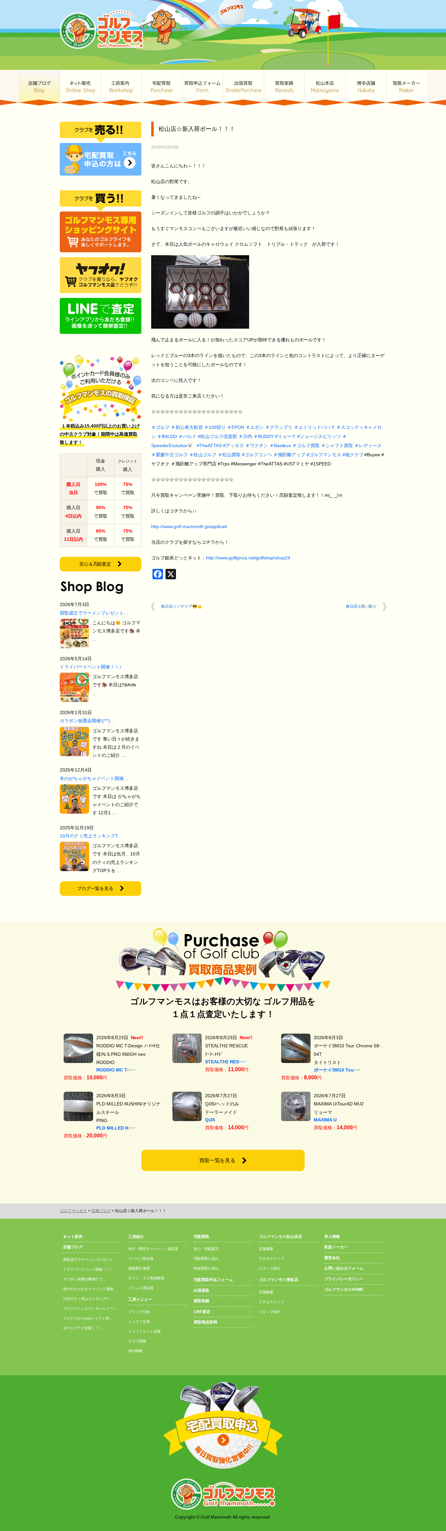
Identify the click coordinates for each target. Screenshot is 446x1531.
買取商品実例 (205, 1322)
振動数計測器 (139, 1268)
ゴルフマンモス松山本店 (325, 87)
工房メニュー (140, 1299)
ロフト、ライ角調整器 (146, 1278)
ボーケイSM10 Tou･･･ (337, 1069)
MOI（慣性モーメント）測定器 (153, 1249)
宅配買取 (161, 87)
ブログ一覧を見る (95, 888)
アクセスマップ (271, 1258)
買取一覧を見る (217, 1160)
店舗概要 (266, 1249)
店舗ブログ (39, 87)
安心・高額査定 (206, 1249)
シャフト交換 (139, 1321)
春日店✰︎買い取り (361, 606)
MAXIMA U (325, 1119)
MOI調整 (135, 1351)
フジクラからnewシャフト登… (88, 1318)
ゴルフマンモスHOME (343, 1289)
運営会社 (332, 1258)
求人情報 (332, 1236)
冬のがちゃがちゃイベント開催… (94, 778)
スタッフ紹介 (269, 1268)
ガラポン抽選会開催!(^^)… (87, 720)
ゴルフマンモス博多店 (365, 87)
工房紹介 (136, 1236)
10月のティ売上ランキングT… (91, 835)
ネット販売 (80, 87)
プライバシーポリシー (343, 1279)
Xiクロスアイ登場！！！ (82, 1328)
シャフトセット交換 (144, 1331)
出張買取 (243, 87)
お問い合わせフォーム (343, 1268)
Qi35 (210, 1119)
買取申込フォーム (202, 87)
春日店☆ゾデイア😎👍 (181, 606)
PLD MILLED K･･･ (115, 1128)
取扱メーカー (406, 87)
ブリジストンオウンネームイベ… (90, 1308)
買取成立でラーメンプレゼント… (94, 613)
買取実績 (284, 87)
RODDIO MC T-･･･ (115, 1069)
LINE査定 (202, 1311)
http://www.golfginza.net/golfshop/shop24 (248, 557)
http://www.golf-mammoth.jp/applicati (189, 526)
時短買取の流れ (206, 1268)
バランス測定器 (140, 1288)
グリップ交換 (139, 1312)
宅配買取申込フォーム (213, 1279)
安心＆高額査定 (95, 564)
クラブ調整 (137, 1341)
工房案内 (121, 87)
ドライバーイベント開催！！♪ (90, 666)
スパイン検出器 (140, 1258)
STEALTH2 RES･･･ (225, 1061)
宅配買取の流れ (206, 1258)
